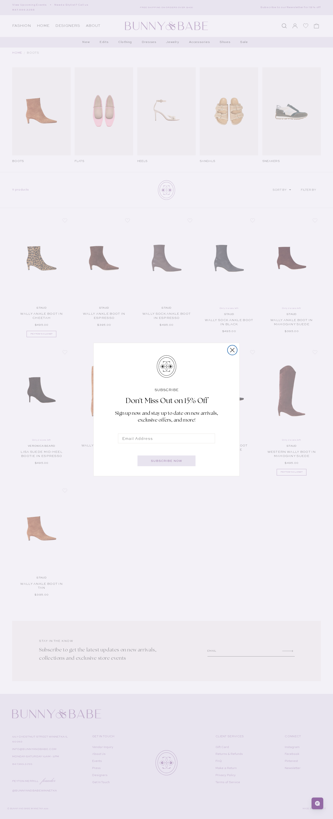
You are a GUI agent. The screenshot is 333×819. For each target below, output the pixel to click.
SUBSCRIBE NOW (166, 461)
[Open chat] (317, 803)
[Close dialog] (232, 350)
